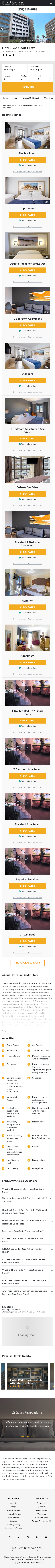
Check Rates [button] (27, 160)
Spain (43, 1312)
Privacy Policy (13, 1517)
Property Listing (13, 1524)
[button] (3, 28)
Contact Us (41, 1503)
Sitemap (13, 1521)
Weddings (48, 98)
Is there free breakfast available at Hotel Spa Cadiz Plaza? (23, 1261)
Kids (40, 76)
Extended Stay (41, 1517)
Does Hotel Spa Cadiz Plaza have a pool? (23, 1231)
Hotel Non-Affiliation (13, 1528)
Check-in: (7, 67)
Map (15, 98)
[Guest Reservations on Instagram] (27, 1537)
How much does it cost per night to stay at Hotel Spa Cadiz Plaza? (24, 1212)
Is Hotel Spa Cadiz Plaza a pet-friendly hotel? (22, 1250)
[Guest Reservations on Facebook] (10, 1537)
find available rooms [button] (27, 962)
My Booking (41, 1507)
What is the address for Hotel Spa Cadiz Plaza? (23, 1191)
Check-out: (34, 67)
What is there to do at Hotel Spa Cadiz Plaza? (22, 1271)
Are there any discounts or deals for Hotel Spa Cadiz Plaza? (24, 1282)
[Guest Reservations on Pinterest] (37, 1537)
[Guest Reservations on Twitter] (18, 1537)
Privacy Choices (38, 1521)
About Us (13, 1503)
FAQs (13, 1507)
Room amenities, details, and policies (27, 172)
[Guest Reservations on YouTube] (45, 1537)
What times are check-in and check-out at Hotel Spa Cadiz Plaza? (25, 1222)
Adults (24, 76)
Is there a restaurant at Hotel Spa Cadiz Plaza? (23, 1240)
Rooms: (7, 76)
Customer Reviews (13, 1510)
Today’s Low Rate (28, 165)
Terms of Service (13, 1514)
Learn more (6, 108)
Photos (5, 98)
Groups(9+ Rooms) (31, 98)
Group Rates (41, 1510)
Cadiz (31, 1312)
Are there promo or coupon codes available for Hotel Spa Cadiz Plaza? (24, 1292)
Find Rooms (27, 86)
